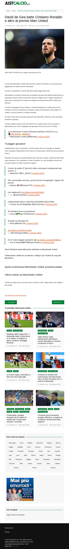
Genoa (41, 451)
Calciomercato (42, 330)
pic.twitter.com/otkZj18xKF (32, 192)
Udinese (57, 463)
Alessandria (12, 443)
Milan (25, 455)
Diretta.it (21, 515)
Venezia (16, 467)
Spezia (30, 463)
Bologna (49, 443)
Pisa (10, 459)
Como (29, 447)
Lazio (10, 455)
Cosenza (37, 447)
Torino (48, 463)
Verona (34, 467)
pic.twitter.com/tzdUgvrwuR (19, 230)
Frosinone (31, 451)
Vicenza (53, 467)
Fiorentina (20, 451)
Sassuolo (12, 463)
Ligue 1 (16, 411)
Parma (50, 455)
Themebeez (15, 546)
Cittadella (20, 447)
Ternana (39, 463)
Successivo (57, 302)
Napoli (41, 455)
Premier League (44, 25)
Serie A (16, 371)
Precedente (11, 302)
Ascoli (21, 443)
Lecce (18, 455)
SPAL (21, 463)
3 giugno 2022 (43, 137)
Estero (32, 25)
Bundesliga (10, 409)
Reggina (28, 459)
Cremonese (47, 447)
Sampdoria (57, 459)
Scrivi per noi (9, 528)
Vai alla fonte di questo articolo (15, 295)
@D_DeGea (15, 134)
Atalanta (29, 443)
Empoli (11, 451)
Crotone (58, 447)
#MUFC (27, 134)
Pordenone (19, 459)
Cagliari (11, 447)
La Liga (37, 25)
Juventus (57, 451)
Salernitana (46, 459)
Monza (33, 455)
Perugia (58, 455)
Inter (48, 451)
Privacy (7, 532)
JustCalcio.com (10, 25)
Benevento (39, 443)
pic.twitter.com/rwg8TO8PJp (49, 240)
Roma (37, 459)
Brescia (58, 443)
